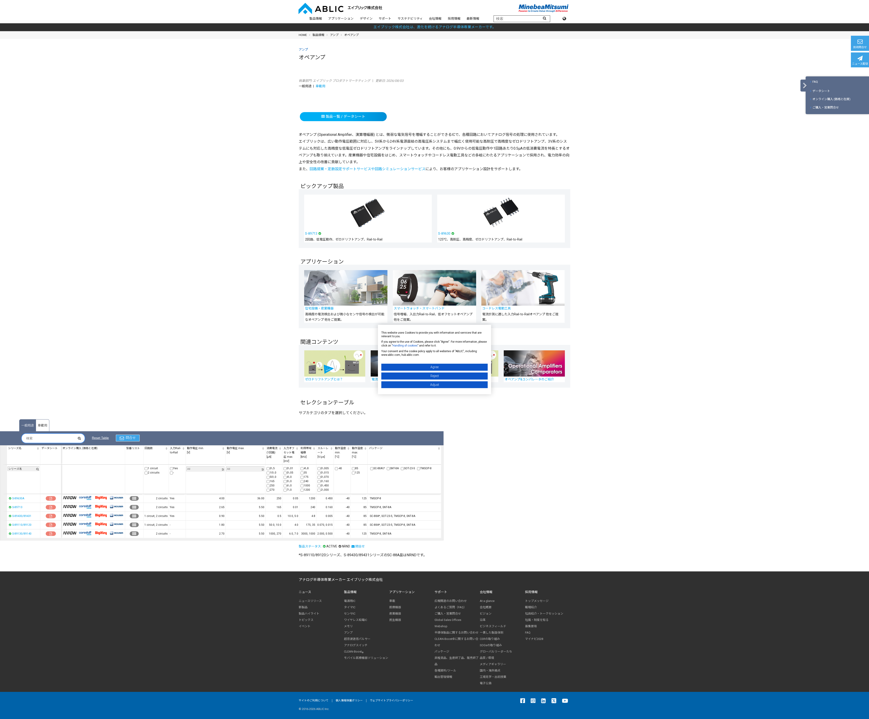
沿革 (483, 620)
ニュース (305, 592)
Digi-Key (100, 498)
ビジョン (486, 613)
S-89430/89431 (21, 516)
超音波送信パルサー (357, 639)
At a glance (487, 601)
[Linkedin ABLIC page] (544, 700)
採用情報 (454, 18)
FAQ (815, 81)
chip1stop (69, 498)
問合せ (131, 438)
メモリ (348, 626)
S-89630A (18, 498)
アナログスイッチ (356, 645)
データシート (821, 91)
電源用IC (349, 601)
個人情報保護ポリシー (349, 700)
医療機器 (395, 607)
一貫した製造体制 (491, 632)
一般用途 (27, 425)
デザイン (366, 18)
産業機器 (395, 613)
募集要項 (531, 626)
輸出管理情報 (443, 677)
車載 (392, 601)
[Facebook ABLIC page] (523, 700)
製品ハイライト (309, 613)
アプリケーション (340, 18)
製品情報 (315, 18)
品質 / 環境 (487, 658)
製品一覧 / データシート (345, 116)
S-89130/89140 (21, 533)
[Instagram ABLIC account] (534, 700)
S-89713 (17, 507)
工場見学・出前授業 (493, 677)
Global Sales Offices (447, 620)
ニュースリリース (310, 601)
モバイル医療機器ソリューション (366, 658)
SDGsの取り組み (491, 645)
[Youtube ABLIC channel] (566, 700)
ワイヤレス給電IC (355, 620)
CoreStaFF (85, 498)
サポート (385, 18)
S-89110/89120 (21, 524)
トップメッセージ (537, 601)
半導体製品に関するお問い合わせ (456, 632)
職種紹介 (531, 607)
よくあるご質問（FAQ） (450, 607)
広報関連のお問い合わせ (450, 601)
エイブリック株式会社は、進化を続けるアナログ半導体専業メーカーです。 (434, 27)
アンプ (334, 35)
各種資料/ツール (445, 670)
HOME (303, 35)
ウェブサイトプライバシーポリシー (391, 700)
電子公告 (486, 683)
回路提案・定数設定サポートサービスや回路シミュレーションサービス (367, 169)
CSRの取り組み (490, 639)
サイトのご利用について (314, 700)
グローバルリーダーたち (496, 651)
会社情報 (435, 18)
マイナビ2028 (534, 639)
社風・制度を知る (537, 620)
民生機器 (395, 620)
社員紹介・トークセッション (544, 613)
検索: (53, 438)
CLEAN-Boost (353, 651)
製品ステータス (310, 546)
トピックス (306, 620)
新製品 (303, 607)
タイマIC (349, 607)
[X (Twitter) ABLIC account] (555, 700)
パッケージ (441, 651)
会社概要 (486, 607)
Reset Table (100, 438)
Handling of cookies (405, 345)
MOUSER (116, 498)
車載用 (320, 86)
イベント (304, 626)
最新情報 (473, 18)
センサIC (349, 613)
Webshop (440, 626)
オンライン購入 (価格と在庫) (831, 99)
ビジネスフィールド (493, 626)
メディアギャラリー (493, 664)
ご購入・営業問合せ (825, 107)
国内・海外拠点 (490, 670)
